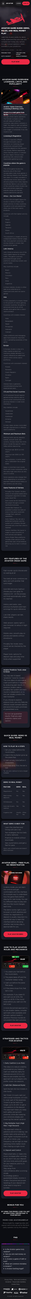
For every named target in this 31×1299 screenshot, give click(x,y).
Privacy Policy (9, 1279)
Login (19, 3)
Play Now (15, 61)
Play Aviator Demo (15, 934)
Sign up (26, 3)
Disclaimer (8, 1281)
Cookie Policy (15, 1284)
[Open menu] (3, 3)
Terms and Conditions (20, 1279)
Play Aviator (15, 1025)
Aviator (9, 3)
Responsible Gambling (19, 1281)
